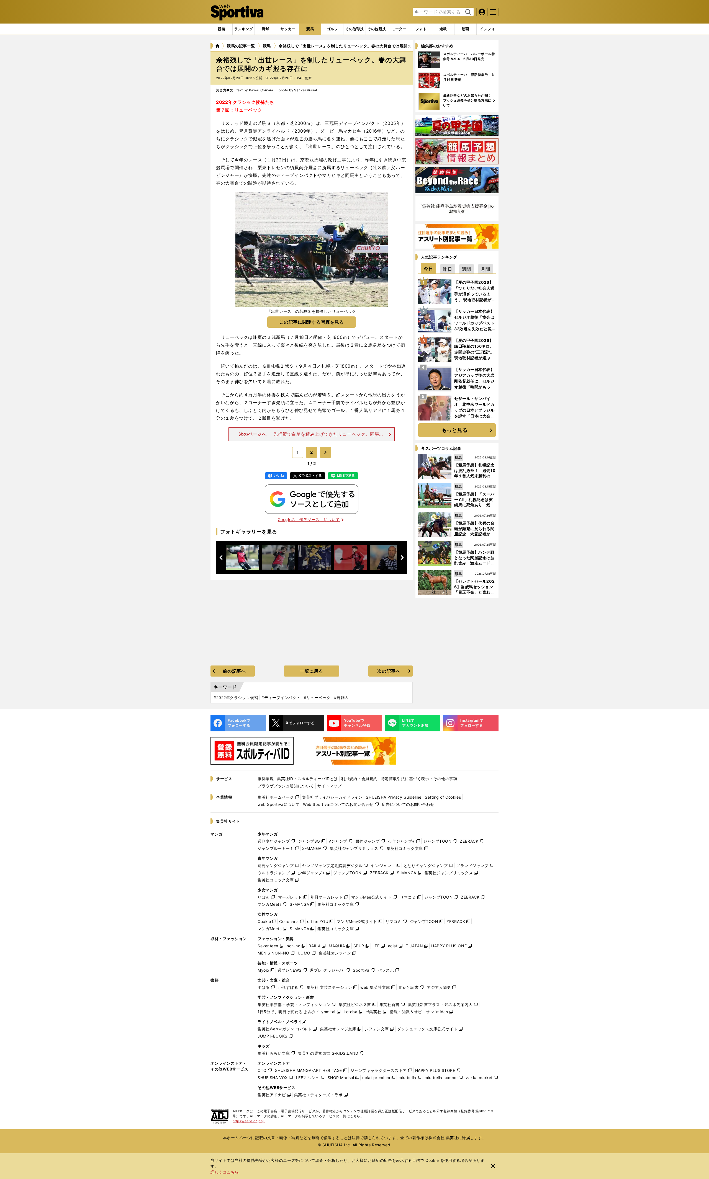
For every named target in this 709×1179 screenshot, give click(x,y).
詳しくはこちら (224, 1172)
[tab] (266, 29)
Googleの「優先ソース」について (309, 519)
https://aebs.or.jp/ (249, 1121)
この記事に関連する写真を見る (311, 322)
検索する (467, 12)
